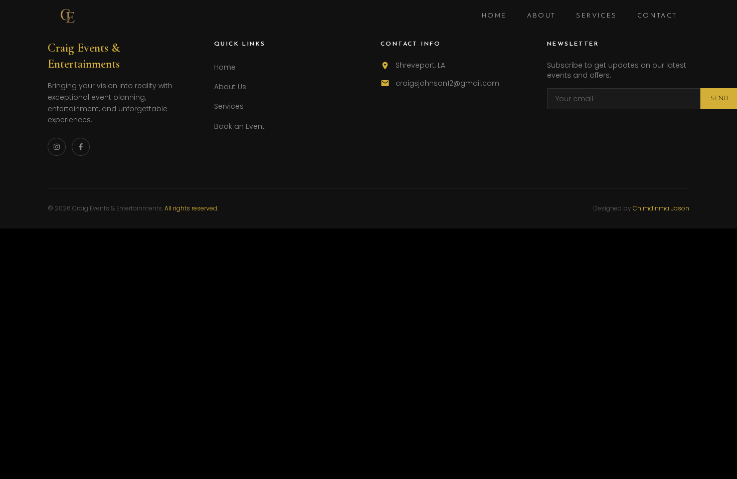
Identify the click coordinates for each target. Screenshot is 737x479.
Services (596, 16)
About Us (230, 87)
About (541, 16)
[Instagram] (57, 147)
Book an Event (239, 126)
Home (494, 16)
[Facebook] (81, 147)
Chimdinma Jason (661, 208)
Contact (657, 16)
